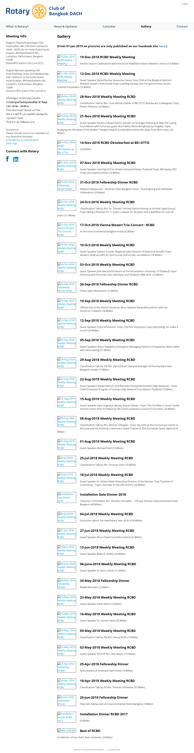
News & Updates (65, 26)
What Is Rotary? (17, 26)
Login (185, 3)
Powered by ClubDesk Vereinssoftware (88, 749)
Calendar (109, 26)
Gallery (146, 26)
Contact (182, 26)
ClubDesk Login (114, 749)
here (162, 46)
